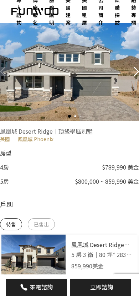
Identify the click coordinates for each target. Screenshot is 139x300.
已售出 (41, 224)
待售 (11, 224)
